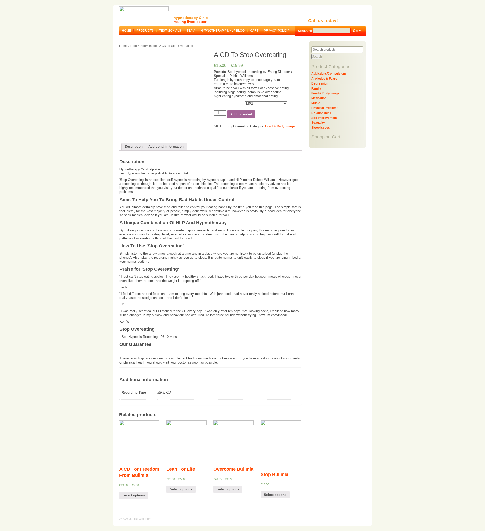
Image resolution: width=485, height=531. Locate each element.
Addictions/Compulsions (329, 73)
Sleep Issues (320, 127)
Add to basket (241, 114)
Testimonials (170, 30)
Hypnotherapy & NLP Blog (223, 30)
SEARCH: (305, 31)
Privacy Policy (276, 30)
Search (317, 56)
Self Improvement (324, 118)
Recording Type (225, 103)
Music (315, 103)
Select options (134, 495)
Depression (319, 83)
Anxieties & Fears (324, 78)
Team (191, 30)
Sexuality (318, 122)
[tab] (133, 147)
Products (145, 30)
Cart (254, 30)
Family (316, 88)
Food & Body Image (143, 46)
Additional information (166, 146)
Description (134, 146)
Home (126, 30)
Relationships (321, 113)
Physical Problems (324, 108)
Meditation (318, 98)
